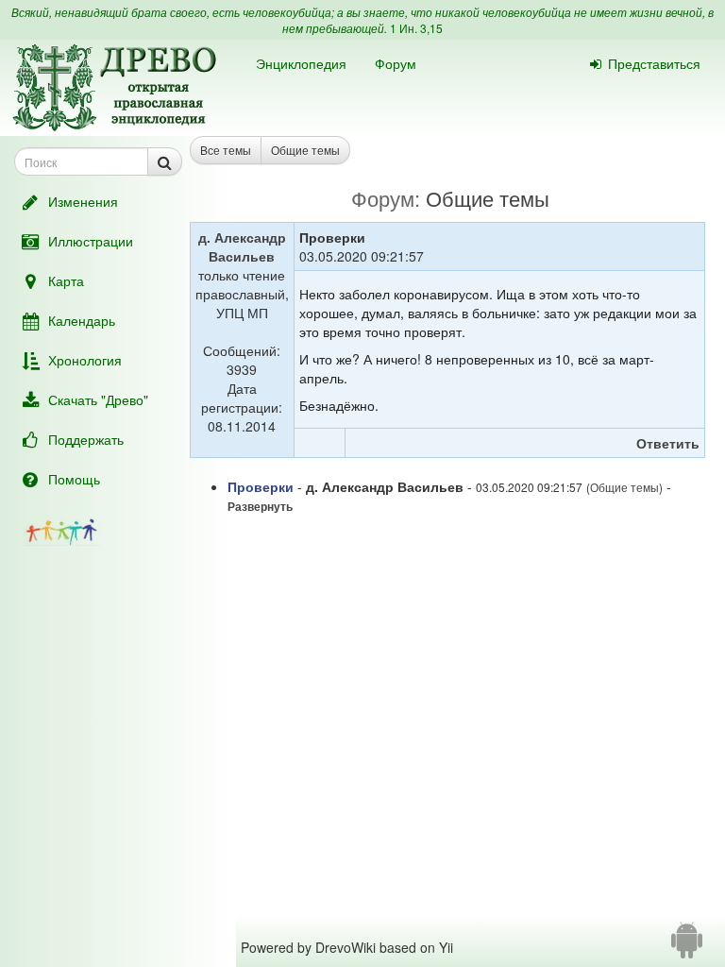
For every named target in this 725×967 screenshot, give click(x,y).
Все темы (225, 150)
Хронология (85, 359)
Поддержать (86, 439)
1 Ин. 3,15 (416, 28)
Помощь (74, 478)
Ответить (668, 442)
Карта (66, 280)
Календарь (81, 320)
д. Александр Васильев (242, 246)
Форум (395, 63)
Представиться (654, 63)
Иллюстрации (90, 240)
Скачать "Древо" (98, 399)
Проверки (261, 486)
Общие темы (305, 150)
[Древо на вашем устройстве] (686, 947)
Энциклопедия (301, 63)
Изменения (83, 201)
